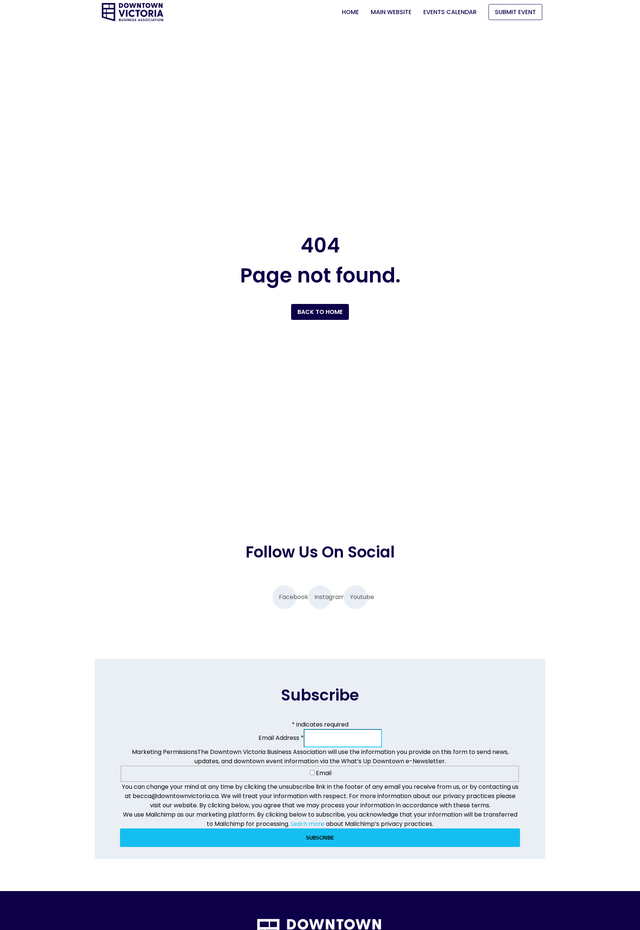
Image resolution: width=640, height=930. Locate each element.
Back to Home (320, 312)
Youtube (358, 597)
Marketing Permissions (164, 752)
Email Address (281, 738)
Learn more (307, 824)
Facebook (287, 597)
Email (323, 773)
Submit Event (515, 12)
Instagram (323, 597)
